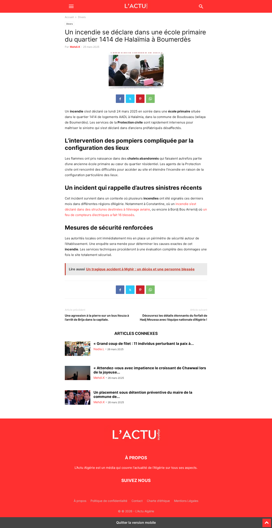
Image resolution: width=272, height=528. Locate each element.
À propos (80, 501)
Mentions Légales (186, 501)
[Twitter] (130, 98)
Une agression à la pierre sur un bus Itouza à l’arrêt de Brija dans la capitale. (97, 317)
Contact (137, 501)
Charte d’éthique (158, 501)
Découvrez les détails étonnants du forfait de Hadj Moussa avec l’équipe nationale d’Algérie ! (173, 317)
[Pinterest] (140, 98)
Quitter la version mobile (136, 522)
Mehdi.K (75, 46)
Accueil (69, 17)
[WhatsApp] (150, 98)
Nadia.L (99, 349)
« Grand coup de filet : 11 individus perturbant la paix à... (144, 343)
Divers (69, 23)
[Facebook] (120, 98)
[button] (71, 6)
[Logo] (136, 445)
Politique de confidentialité (109, 501)
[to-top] (266, 521)
